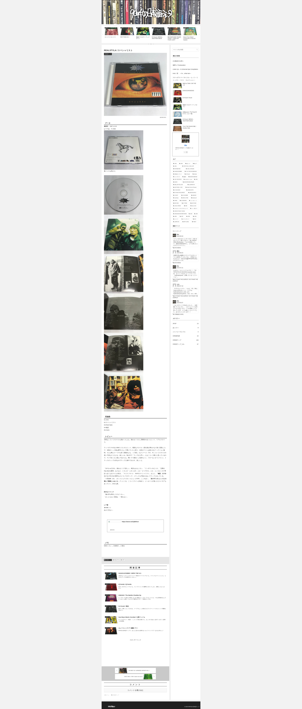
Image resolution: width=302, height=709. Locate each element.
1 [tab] (148, 44)
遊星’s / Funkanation (179, 65)
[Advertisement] (135, 652)
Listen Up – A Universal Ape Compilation (185, 69)
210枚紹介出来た (178, 61)
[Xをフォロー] (184, 152)
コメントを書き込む (135, 690)
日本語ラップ (108, 560)
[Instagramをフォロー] (187, 152)
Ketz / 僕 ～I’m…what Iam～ (182, 73)
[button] (197, 49)
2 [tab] (151, 44)
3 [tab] (153, 44)
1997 (123, 560)
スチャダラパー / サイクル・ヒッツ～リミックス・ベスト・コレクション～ (185, 79)
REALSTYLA (117, 560)
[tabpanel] (111, 34)
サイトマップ (177, 231)
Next (199, 34)
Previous (103, 34)
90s (185, 145)
